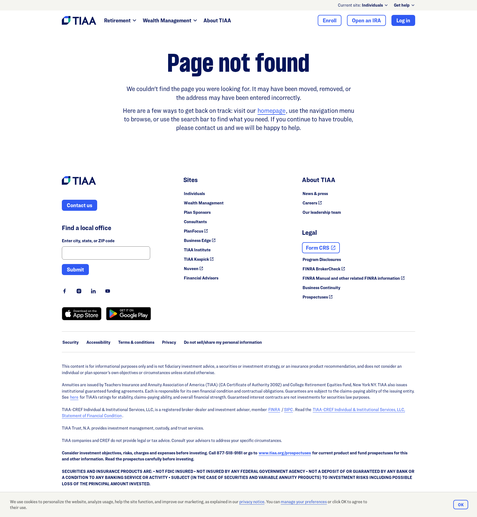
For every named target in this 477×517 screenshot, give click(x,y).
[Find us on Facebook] (64, 291)
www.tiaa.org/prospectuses (285, 452)
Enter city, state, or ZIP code (88, 240)
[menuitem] (375, 5)
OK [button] (461, 504)
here (74, 397)
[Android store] (128, 313)
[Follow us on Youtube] (107, 291)
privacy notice (251, 501)
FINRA (274, 409)
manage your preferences (304, 501)
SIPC (288, 409)
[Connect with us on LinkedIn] (93, 291)
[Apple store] (82, 313)
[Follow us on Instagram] (79, 291)
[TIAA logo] (79, 181)
